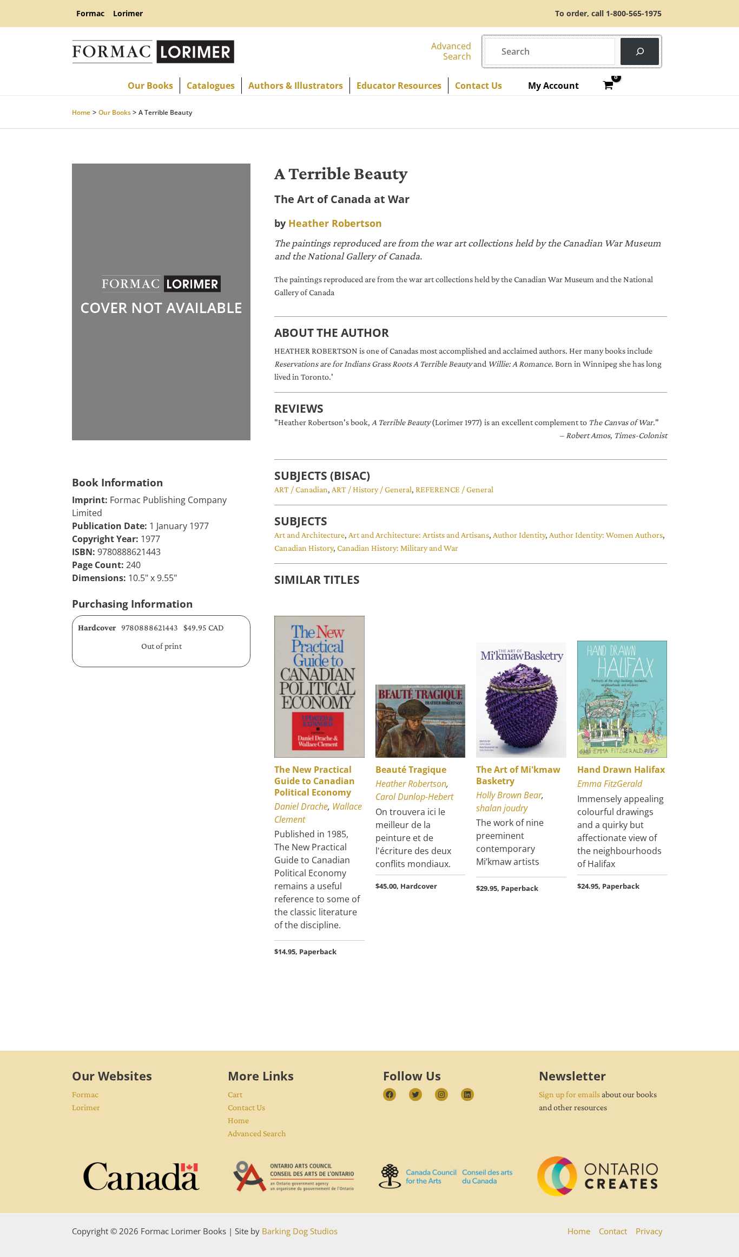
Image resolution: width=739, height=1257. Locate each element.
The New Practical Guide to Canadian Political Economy (314, 781)
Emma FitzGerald (609, 784)
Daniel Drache (301, 806)
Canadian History (303, 547)
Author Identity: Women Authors (606, 534)
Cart (235, 1094)
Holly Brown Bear (509, 795)
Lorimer (86, 1107)
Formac (85, 1094)
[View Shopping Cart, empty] (608, 85)
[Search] (640, 51)
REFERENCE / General (454, 489)
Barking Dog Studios (300, 1231)
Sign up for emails (569, 1094)
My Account (553, 86)
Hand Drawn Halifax (621, 770)
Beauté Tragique (410, 770)
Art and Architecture (309, 534)
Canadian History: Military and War (397, 547)
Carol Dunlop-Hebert (414, 797)
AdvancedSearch (451, 51)
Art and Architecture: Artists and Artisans (418, 534)
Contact (613, 1231)
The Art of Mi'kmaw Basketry (518, 775)
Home (238, 1120)
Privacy (649, 1231)
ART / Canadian (301, 489)
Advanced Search (257, 1133)
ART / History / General (372, 489)
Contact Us (246, 1107)
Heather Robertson (335, 223)
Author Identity (519, 534)
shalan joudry (501, 808)
